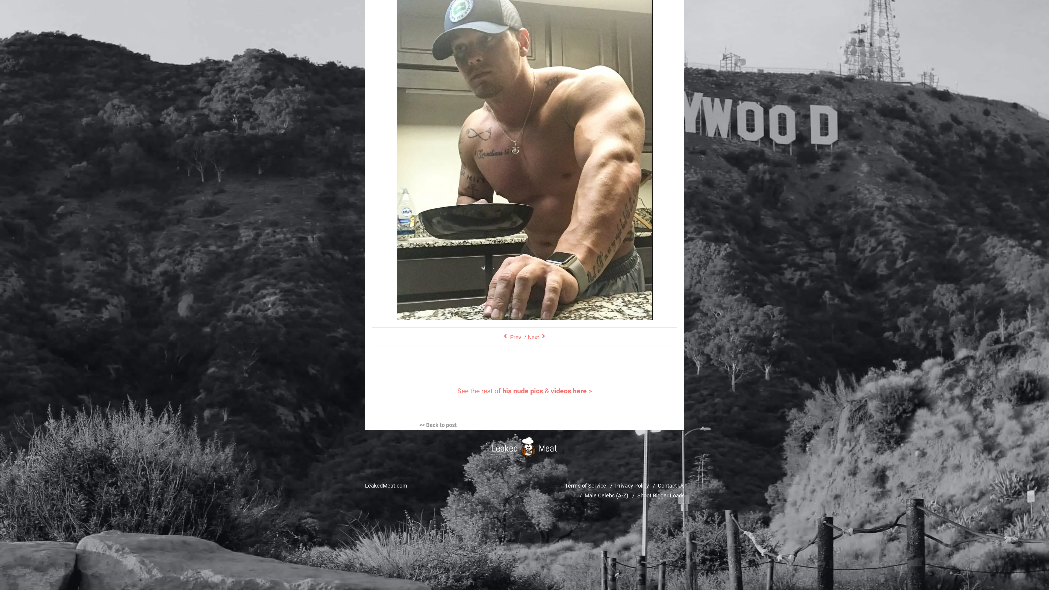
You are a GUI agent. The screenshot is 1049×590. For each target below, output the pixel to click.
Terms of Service (585, 485)
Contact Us (671, 485)
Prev (515, 337)
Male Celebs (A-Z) (606, 495)
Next (533, 337)
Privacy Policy (632, 485)
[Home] (524, 447)
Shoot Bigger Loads (661, 495)
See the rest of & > (524, 391)
